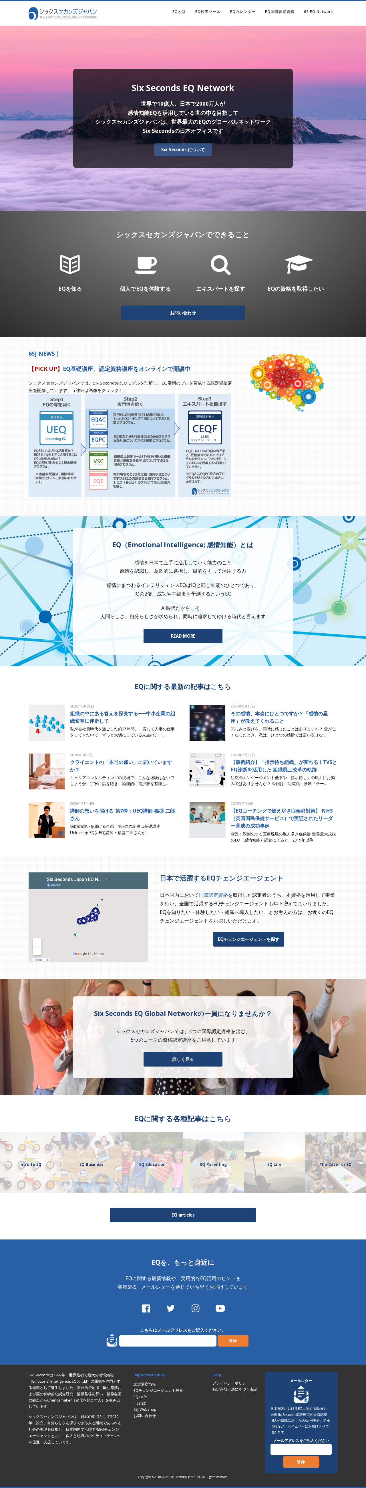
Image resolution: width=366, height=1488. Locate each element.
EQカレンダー (243, 11)
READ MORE (183, 636)
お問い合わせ (183, 313)
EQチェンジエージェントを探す (248, 939)
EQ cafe (140, 1396)
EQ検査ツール (208, 11)
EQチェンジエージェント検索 (158, 1390)
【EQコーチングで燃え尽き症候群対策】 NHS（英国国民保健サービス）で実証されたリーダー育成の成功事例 (282, 818)
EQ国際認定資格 (280, 11)
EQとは (179, 11)
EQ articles (183, 1215)
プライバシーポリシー (231, 1382)
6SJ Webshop (145, 1409)
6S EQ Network (318, 11)
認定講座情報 (145, 1384)
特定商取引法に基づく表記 (234, 1389)
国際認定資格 (213, 894)
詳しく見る (183, 1059)
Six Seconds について (183, 149)
